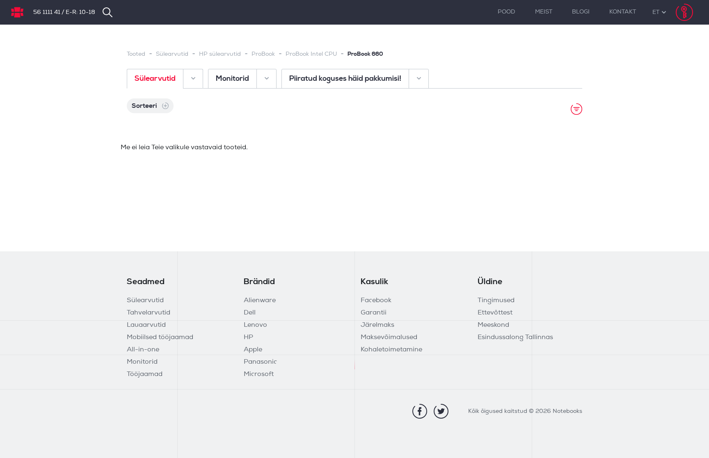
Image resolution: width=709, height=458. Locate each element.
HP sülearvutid (220, 54)
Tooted (136, 54)
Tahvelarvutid (148, 313)
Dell (250, 313)
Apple (253, 349)
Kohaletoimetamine (391, 349)
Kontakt (622, 12)
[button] (656, 12)
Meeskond (493, 325)
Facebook (376, 300)
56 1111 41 (46, 12)
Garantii (374, 313)
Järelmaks (377, 325)
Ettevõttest (495, 313)
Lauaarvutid (146, 325)
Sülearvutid (172, 54)
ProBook (263, 54)
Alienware (260, 300)
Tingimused (496, 300)
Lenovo (255, 325)
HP (248, 337)
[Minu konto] (684, 12)
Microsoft (259, 374)
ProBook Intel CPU (311, 54)
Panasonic (260, 362)
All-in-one (143, 349)
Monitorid (142, 362)
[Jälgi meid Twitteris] (441, 411)
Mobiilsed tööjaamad (160, 337)
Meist (543, 12)
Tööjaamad (144, 374)
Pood (506, 12)
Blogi (581, 12)
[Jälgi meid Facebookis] (419, 411)
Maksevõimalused (389, 337)
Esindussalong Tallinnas (515, 337)
